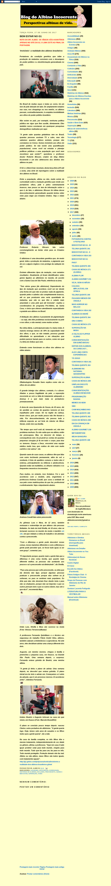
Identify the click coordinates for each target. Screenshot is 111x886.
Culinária (71, 69)
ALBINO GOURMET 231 (81, 279)
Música (70, 116)
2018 (72, 209)
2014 (72, 470)
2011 (72, 480)
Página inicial (42, 868)
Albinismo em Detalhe (76, 548)
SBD (74, 406)
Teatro (70, 134)
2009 (72, 487)
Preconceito (50, 772)
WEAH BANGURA (79, 437)
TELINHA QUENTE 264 (81, 317)
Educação (71, 81)
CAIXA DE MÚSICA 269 (81, 381)
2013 (72, 473)
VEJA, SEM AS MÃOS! (81, 283)
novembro (76, 219)
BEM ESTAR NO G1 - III (81, 245)
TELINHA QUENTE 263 (81, 365)
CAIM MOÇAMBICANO (81, 410)
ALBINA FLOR (78, 276)
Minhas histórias (74, 113)
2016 (72, 463)
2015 (72, 466)
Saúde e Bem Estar (75, 123)
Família (70, 87)
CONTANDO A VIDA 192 (81, 310)
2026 (72, 181)
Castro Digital (73, 563)
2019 (72, 205)
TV (68, 140)
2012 (72, 477)
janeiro (75, 458)
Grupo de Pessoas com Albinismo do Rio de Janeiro (77, 582)
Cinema (70, 63)
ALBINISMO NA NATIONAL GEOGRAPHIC (78, 371)
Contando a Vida (74, 66)
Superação (33, 773)
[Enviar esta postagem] (46, 768)
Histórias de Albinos (28, 772)
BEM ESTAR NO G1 (31, 36)
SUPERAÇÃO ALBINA (81, 377)
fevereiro (76, 455)
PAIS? (74, 263)
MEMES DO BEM (79, 403)
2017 (72, 212)
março (75, 451)
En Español (72, 84)
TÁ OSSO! (76, 358)
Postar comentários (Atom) (38, 874)
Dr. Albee (81, 498)
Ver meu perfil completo (77, 526)
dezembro (76, 215)
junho (74, 236)
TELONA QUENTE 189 (81, 413)
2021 (72, 198)
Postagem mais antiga (55, 867)
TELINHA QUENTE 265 (81, 266)
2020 (72, 202)
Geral (69, 90)
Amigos (70, 48)
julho (74, 232)
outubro (75, 222)
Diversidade (54, 770)
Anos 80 (70, 54)
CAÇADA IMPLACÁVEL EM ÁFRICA (80, 288)
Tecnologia (72, 137)
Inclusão (40, 772)
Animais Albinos (74, 51)
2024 (72, 188)
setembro (76, 226)
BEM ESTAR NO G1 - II (81, 252)
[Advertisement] (36, 850)
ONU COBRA (77, 321)
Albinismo (34, 770)
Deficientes (43, 770)
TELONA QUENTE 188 (81, 440)
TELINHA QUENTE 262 (81, 416)
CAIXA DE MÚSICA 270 (81, 324)
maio (74, 444)
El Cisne (70, 566)
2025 (72, 184)
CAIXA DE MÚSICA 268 (81, 420)
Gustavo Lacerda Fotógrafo (78, 588)
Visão (40, 773)
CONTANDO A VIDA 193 (81, 256)
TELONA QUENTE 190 (81, 295)
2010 (72, 483)
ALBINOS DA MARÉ (80, 314)
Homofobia (72, 104)
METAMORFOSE (78, 433)
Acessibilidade (73, 36)
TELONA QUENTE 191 (81, 249)
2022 (72, 195)
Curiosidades (72, 72)
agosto (75, 229)
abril (74, 448)
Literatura (71, 110)
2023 (72, 191)
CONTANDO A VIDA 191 (81, 362)
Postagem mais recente (29, 867)
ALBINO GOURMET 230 (81, 430)
